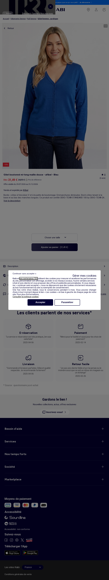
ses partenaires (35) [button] (29, 278)
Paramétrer (67, 302)
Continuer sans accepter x (24, 273)
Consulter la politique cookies (26, 297)
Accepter (40, 302)
